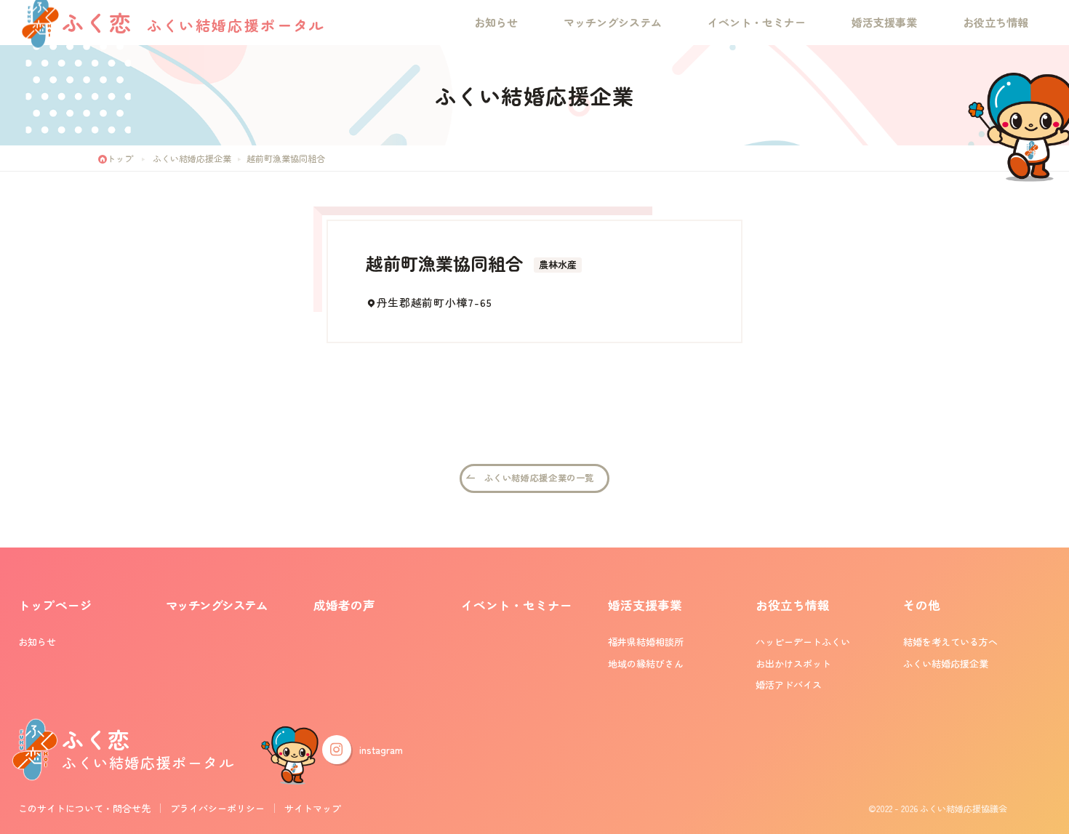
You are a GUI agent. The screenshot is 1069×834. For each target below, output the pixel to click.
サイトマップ (312, 808)
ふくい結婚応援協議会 (963, 808)
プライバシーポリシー (217, 808)
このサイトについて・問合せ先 (84, 808)
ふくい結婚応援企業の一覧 (539, 477)
